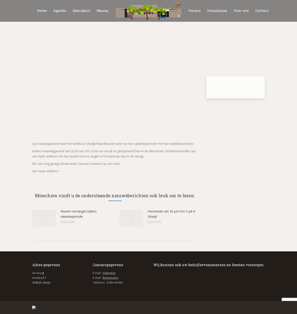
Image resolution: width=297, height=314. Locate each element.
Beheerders (110, 278)
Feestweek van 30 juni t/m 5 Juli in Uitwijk (171, 214)
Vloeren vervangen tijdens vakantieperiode (78, 214)
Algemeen (109, 273)
